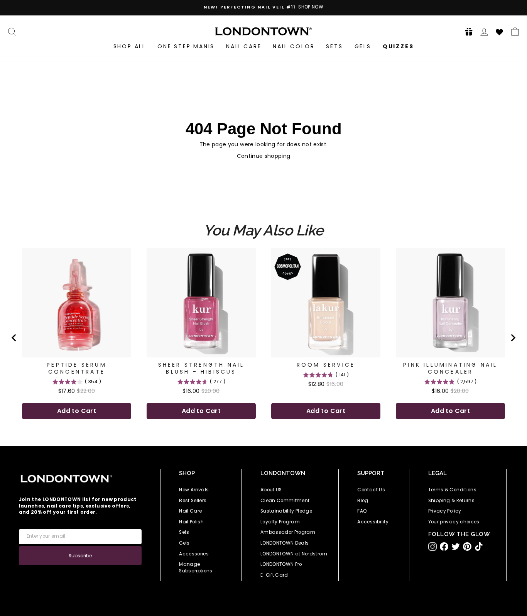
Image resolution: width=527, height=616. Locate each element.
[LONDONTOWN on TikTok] (479, 546)
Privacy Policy (444, 511)
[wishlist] (499, 31)
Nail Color (293, 46)
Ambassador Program (287, 532)
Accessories (194, 554)
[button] (466, 31)
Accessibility (372, 522)
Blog (362, 501)
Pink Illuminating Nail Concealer (450, 368)
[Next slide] (512, 337)
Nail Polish (191, 522)
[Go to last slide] (14, 337)
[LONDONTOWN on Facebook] (444, 546)
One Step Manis (186, 46)
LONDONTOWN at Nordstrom (293, 554)
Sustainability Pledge (286, 511)
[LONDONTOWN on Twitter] (455, 546)
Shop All (129, 46)
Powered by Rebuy (263, 441)
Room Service (326, 364)
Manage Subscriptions (196, 567)
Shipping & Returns (451, 501)
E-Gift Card (274, 575)
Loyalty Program (280, 522)
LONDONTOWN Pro (281, 564)
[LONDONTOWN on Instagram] (432, 546)
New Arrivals (194, 490)
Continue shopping (264, 156)
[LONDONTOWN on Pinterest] (467, 546)
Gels (363, 46)
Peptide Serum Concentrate (76, 368)
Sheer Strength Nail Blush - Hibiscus (201, 368)
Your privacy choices (454, 522)
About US (271, 490)
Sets (334, 46)
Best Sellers (192, 501)
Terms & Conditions (452, 490)
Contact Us (371, 490)
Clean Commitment (285, 501)
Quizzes (398, 46)
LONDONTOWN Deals (284, 543)
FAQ (362, 511)
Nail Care (243, 46)
